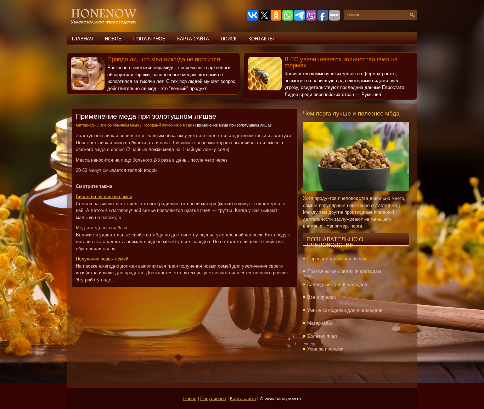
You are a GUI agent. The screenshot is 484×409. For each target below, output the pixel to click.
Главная (82, 38)
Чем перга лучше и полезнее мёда (351, 113)
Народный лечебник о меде (167, 125)
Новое (113, 38)
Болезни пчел (322, 336)
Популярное (149, 38)
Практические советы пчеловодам (344, 271)
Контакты (261, 38)
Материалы (86, 125)
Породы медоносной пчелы (336, 258)
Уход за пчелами (325, 349)
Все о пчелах (321, 297)
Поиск (229, 38)
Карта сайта (193, 38)
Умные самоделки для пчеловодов (344, 310)
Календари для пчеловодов (337, 284)
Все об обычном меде (119, 125)
